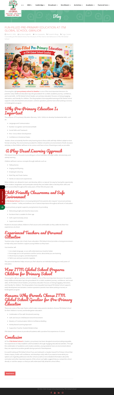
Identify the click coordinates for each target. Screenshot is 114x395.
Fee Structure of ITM (34, 37)
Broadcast (52, 5)
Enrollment (65, 5)
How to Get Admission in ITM (50, 37)
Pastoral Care (103, 5)
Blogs (57, 34)
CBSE (29, 5)
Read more (10, 373)
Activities (77, 5)
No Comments (40, 34)
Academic (89, 5)
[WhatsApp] (2, 207)
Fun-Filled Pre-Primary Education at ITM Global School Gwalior (35, 29)
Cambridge (39, 5)
